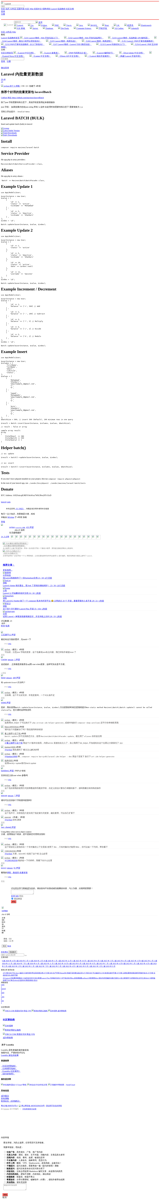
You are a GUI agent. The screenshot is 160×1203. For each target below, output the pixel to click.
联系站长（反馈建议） (11, 1101)
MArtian (11, 517)
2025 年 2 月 (147, 961)
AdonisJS (135, 28)
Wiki (14, 32)
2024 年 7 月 (19, 964)
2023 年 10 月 (61, 964)
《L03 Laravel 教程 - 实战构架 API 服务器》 (130, 38)
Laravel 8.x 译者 (20, 527)
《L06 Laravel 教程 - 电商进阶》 (98, 41)
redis (2, 986)
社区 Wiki (29, 9)
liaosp (3, 678)
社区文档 (70, 9)
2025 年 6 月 (93, 961)
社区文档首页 (7, 53)
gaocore (4, 795)
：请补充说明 (17, 1182)
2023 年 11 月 (47, 964)
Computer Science (84, 28)
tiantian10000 (10, 747)
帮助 (21, 896)
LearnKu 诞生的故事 (10, 1055)
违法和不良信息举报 (54, 1106)
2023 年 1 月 (28, 966)
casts (8, 502)
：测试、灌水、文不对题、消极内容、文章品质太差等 (36, 1155)
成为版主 (5, 1096)
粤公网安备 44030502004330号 (33, 1106)
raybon (12, 527)
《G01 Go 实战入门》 (10, 553)
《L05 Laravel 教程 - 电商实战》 (62, 41)
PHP (56, 25)
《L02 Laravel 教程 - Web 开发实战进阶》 (85, 38)
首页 (40, 22)
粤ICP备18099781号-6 (9, 1106)
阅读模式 (13, 952)
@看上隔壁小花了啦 (14, 743)
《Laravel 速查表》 (51, 53)
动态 (8, 9)
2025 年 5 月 (107, 961)
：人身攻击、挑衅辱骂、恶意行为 (27, 1160)
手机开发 (103, 28)
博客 (5, 583)
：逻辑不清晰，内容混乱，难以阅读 (29, 1174)
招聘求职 (46, 9)
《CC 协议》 (19, 509)
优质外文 (38, 9)
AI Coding (119, 28)
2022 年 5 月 (55, 966)
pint (2, 1002)
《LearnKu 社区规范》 (11, 1071)
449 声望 (16, 678)
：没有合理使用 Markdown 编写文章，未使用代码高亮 (34, 1171)
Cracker (4, 659)
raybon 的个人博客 (11, 86)
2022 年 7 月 (41, 966)
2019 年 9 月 (108, 966)
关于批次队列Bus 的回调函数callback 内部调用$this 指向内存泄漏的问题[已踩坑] (90, 978)
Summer (6, 1109)
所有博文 (4, 952)
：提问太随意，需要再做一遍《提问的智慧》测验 (33, 1166)
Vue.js (69, 25)
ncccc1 (3, 868)
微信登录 (5, 68)
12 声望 (12, 635)
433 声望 (30, 527)
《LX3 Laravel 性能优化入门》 (112, 44)
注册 (3, 14)
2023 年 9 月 (75, 964)
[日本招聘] (53, 1011)
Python (44, 25)
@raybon (8, 750)
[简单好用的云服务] (40, 1011)
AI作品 (13, 9)
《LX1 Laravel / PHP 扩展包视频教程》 (137, 41)
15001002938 (10, 851)
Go (32, 25)
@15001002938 (11, 860)
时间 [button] (3, 626)
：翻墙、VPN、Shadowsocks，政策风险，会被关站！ (34, 1163)
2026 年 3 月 (22, 961)
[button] (26, 955)
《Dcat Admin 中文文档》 (133, 53)
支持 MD (15, 896)
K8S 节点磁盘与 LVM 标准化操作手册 (100, 973)
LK (118, 25)
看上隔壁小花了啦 (13, 734)
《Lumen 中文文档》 (41, 56)
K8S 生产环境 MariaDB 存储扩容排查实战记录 (63, 973)
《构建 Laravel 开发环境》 (130, 56)
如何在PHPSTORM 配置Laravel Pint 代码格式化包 (41, 978)
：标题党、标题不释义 (21, 1177)
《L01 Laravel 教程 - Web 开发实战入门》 (41, 38)
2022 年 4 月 (68, 966)
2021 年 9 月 (82, 966)
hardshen (4, 771)
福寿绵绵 (9, 761)
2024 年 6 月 (33, 964)
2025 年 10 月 (79, 961)
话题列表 (21, 9)
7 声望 (17, 796)
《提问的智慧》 (8, 1074)
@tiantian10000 (11, 756)
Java (81, 25)
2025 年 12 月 (65, 961)
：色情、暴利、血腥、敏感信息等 (26, 1157)
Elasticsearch (146, 25)
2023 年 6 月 (115, 964)
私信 (9, 946)
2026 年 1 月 (50, 961)
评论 (9, 644)
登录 (3, 11)
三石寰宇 (5, 635)
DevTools (64, 28)
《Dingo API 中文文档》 (69, 56)
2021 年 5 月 (95, 966)
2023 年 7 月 (102, 964)
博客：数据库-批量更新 (17, 873)
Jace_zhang (5, 827)
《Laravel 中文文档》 (26, 53)
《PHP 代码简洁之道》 (77, 53)
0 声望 (7, 703)
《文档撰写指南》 (9, 1068)
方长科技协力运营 (29, 1109)
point (3, 702)
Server (35, 28)
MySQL (94, 25)
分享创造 (7, 575)
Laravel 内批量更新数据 (12, 978)
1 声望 (11, 771)
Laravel (20, 25)
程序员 (130, 25)
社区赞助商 (9, 1019)
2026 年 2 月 (36, 961)
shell (2, 994)
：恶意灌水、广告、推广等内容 (25, 1152)
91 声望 (17, 868)
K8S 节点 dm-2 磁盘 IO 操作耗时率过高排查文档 (23, 973)
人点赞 (5, 537)
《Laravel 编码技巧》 (105, 53)
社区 (3, 9)
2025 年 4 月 (120, 961)
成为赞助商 (62, 1011)
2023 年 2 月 (14, 966)
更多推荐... (7, 570)
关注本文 (18, 899)
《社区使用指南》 (9, 1066)
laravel (3, 502)
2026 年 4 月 (9, 961)
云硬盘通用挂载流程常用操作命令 (132, 973)
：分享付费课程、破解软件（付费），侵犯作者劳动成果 (36, 1179)
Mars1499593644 (12, 727)
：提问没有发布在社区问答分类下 (26, 1168)
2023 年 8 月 (89, 964)
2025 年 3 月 (133, 961)
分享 (5, 614)
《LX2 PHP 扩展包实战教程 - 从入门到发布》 (24, 44)
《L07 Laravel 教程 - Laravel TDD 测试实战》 (72, 44)
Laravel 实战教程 (58, 9)
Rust (106, 25)
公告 (5, 590)
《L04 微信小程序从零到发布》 (14, 546)
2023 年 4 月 (143, 964)
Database (49, 28)
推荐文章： (9, 565)
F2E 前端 (20, 28)
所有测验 (5, 1098)
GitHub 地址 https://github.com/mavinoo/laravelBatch (22, 98)
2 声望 (17, 660)
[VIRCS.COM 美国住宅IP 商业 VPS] (17, 1011)
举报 (2, 655)
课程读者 (11, 660)
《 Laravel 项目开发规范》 (99, 56)
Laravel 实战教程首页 (10, 38)
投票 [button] (8, 626)
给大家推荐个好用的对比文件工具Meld (134, 978)
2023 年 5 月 (129, 964)
